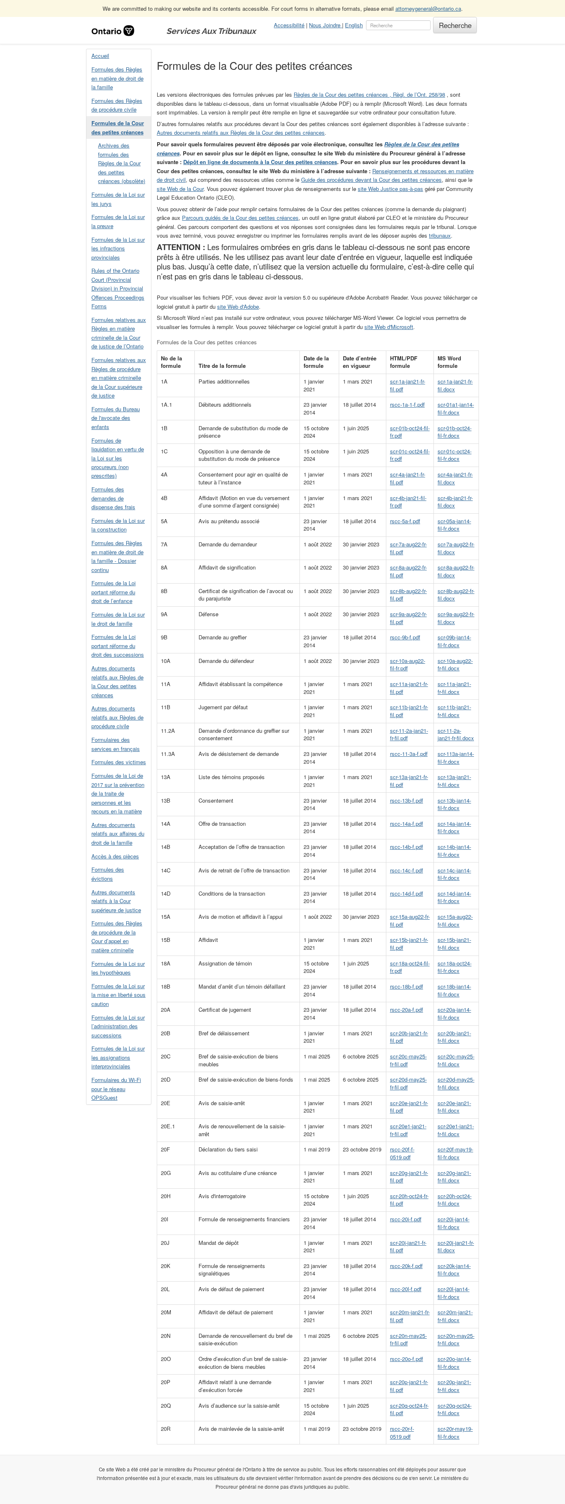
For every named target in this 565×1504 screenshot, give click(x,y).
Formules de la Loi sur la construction (118, 525)
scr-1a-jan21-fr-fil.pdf (407, 385)
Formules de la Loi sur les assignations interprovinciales (118, 1057)
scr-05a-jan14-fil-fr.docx (454, 525)
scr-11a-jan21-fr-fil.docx (454, 688)
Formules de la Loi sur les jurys (118, 199)
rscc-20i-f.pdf (405, 1219)
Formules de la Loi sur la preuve (118, 221)
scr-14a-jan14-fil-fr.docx (454, 827)
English (354, 25)
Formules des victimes (118, 762)
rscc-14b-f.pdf (406, 847)
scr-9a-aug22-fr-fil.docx (456, 618)
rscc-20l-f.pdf (405, 1289)
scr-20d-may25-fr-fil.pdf (408, 1083)
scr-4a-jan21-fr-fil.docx (455, 478)
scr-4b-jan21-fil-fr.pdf (408, 502)
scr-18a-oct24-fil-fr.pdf (410, 967)
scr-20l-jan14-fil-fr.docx (453, 1293)
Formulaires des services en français (115, 744)
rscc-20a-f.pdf (406, 1009)
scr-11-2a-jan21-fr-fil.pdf (409, 734)
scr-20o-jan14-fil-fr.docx (454, 1363)
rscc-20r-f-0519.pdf (402, 1432)
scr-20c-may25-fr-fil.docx (456, 1060)
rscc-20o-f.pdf (406, 1359)
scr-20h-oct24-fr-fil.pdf (409, 1200)
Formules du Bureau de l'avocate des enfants (115, 418)
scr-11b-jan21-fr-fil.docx (454, 711)
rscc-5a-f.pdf (405, 521)
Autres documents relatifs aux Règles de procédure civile (117, 717)
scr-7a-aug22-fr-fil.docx (456, 548)
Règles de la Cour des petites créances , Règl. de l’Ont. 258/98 (369, 94)
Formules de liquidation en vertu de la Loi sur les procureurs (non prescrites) (117, 458)
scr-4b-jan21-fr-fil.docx (455, 502)
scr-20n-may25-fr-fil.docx (456, 1339)
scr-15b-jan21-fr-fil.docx (454, 943)
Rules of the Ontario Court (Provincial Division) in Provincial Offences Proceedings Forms (117, 288)
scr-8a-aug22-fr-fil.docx (456, 571)
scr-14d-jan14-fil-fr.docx (454, 897)
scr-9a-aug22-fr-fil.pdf (408, 618)
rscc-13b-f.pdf (406, 800)
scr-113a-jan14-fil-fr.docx (456, 757)
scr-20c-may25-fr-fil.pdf (408, 1060)
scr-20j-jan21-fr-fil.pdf (408, 1246)
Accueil (100, 56)
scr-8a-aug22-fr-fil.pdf (408, 571)
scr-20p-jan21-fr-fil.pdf (409, 1386)
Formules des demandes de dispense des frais (113, 498)
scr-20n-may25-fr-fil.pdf (408, 1339)
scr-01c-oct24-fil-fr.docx (455, 455)
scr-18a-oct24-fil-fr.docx (455, 967)
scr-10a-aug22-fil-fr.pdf (407, 664)
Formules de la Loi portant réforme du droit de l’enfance (113, 592)
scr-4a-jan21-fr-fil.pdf (407, 478)
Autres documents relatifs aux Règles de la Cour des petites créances (117, 681)
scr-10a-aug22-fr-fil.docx (455, 664)
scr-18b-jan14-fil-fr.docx (454, 990)
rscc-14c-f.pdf (406, 870)
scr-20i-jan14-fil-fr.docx (453, 1223)
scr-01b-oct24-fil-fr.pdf (410, 432)
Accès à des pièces (115, 856)
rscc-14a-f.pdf (406, 823)
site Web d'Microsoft (388, 327)
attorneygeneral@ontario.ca (428, 8)
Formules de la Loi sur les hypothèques (118, 968)
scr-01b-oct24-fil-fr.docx (455, 432)
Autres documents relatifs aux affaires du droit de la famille (117, 833)
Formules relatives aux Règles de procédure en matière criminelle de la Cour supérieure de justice (118, 377)
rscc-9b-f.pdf (405, 637)
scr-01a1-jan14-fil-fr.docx (456, 408)
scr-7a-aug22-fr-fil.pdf (408, 548)
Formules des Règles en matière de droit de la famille (117, 78)
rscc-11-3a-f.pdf (409, 754)
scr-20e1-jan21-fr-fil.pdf (408, 1130)
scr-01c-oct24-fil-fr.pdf (410, 455)
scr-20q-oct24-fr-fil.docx (455, 1409)
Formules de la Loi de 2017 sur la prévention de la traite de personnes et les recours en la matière (117, 793)
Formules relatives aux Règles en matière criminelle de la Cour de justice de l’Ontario (118, 333)
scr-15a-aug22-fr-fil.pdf (410, 920)
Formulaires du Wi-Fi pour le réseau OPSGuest (116, 1088)
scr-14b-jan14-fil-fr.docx (454, 850)
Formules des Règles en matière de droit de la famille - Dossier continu (117, 556)
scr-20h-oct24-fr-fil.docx (455, 1200)
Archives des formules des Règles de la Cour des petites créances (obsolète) (121, 163)
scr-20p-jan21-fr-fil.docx (454, 1386)
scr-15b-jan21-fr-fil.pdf (409, 943)
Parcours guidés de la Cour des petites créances (240, 218)
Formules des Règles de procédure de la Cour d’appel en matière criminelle (116, 936)
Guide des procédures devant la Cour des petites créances (371, 180)
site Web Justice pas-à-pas (390, 189)
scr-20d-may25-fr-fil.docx (456, 1083)
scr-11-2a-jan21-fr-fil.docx (456, 734)
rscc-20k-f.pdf (406, 1266)
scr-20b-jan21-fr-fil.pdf (409, 1037)
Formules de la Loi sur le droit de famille (118, 618)
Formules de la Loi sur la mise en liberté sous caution (118, 995)
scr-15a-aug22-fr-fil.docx (455, 920)
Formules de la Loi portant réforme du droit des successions (117, 645)
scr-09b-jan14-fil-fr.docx (454, 641)
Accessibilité (289, 25)
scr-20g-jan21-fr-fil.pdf (409, 1177)
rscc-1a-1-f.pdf (407, 404)
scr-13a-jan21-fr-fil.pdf (409, 781)
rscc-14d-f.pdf (406, 893)
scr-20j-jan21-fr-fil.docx (456, 1246)
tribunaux (440, 235)
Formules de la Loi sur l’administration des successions (118, 1026)
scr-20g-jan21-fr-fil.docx (454, 1177)
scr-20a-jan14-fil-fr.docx (454, 1013)
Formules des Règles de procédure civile (116, 105)
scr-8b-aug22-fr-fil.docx (456, 595)
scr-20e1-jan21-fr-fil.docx (456, 1130)
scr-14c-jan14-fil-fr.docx (454, 874)
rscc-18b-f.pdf (406, 986)
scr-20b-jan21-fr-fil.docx (454, 1037)
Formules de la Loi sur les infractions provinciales (118, 248)
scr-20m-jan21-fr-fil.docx (455, 1316)
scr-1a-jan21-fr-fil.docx (455, 385)
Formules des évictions (107, 873)
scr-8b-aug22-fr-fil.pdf (408, 595)
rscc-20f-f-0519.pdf (402, 1153)
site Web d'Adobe (238, 306)
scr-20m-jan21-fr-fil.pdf (410, 1316)
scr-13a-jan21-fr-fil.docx (454, 781)
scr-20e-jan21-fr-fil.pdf (409, 1107)
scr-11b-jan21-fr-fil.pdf (409, 711)
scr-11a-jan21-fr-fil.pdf (409, 688)
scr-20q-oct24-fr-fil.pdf (409, 1409)
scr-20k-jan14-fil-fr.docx (454, 1270)
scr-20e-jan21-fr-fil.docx (454, 1107)
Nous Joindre (325, 25)
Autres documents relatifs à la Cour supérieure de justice (116, 901)
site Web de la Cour (180, 189)
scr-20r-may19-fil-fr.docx (455, 1432)
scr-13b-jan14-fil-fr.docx (454, 804)
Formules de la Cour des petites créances (117, 127)
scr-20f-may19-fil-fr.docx (455, 1153)
